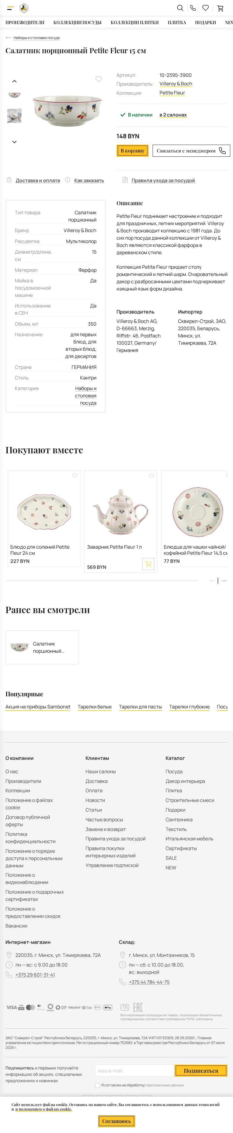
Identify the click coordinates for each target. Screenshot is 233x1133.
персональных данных (164, 1085)
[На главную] (24, 8)
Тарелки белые (95, 706)
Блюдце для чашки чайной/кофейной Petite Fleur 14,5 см (196, 550)
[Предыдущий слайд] (14, 81)
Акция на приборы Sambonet (37, 706)
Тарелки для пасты (140, 706)
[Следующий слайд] (14, 142)
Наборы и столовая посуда (85, 395)
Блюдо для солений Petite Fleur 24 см (39, 550)
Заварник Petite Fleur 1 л (114, 547)
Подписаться (201, 1070)
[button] (224, 581)
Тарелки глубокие (189, 706)
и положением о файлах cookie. (43, 1109)
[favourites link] (206, 8)
